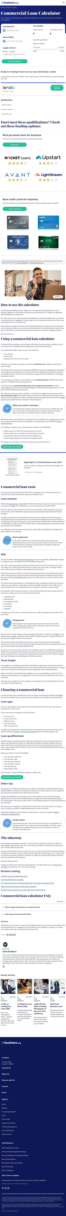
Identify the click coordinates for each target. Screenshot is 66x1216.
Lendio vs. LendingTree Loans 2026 (6, 1006)
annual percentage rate (25, 560)
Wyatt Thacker (52, 999)
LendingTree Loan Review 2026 (24, 1005)
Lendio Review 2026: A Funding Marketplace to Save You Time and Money (40, 1009)
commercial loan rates (19, 577)
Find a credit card (15, 209)
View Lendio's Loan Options (12, 447)
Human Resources (8, 1130)
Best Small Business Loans (56, 1005)
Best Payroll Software (9, 1159)
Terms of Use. (39, 472)
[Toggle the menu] (64, 3)
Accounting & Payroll (8, 1112)
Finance (8, 8)
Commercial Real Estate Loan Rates (12, 880)
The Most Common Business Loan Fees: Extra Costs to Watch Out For (23, 890)
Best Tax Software (7, 1170)
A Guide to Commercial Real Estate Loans (14, 876)
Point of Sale (6, 1119)
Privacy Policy (25, 1183)
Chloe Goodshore (9, 951)
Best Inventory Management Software (14, 1152)
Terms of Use (17, 1183)
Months (12, 51)
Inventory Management (9, 1127)
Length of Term (9, 48)
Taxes (4, 1115)
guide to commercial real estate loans (26, 732)
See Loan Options (57, 88)
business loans (13, 504)
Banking (4, 1108)
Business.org (5, 1210)
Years (6, 51)
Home (3, 8)
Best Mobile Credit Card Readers (12, 1163)
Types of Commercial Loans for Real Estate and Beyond (18, 886)
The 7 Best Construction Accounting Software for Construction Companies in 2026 (27, 883)
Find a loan (15, 145)
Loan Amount (9, 26)
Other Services (6, 1134)
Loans (15, 8)
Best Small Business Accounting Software (15, 1155)
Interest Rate (8, 37)
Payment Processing (8, 1123)
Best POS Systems (7, 1167)
